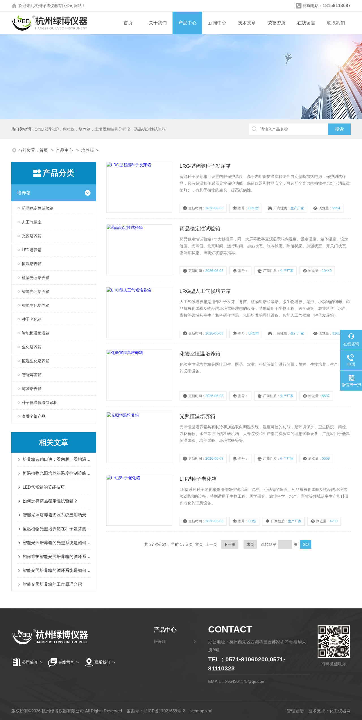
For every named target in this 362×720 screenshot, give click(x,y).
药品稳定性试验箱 (37, 208)
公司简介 (30, 662)
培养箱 (87, 150)
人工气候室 (32, 222)
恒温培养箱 (32, 263)
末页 (250, 544)
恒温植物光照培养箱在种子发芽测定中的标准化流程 (56, 528)
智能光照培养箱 (35, 291)
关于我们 (158, 22)
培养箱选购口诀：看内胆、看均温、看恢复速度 (56, 459)
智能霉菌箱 (32, 374)
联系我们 (336, 22)
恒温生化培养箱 (35, 361)
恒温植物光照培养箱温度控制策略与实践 (56, 473)
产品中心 (187, 22)
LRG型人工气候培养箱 (205, 291)
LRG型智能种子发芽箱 (205, 166)
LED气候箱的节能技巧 (44, 487)
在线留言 (306, 22)
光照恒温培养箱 (197, 416)
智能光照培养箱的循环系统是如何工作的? (56, 570)
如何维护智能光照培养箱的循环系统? (56, 556)
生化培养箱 (32, 347)
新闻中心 (217, 22)
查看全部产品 (34, 416)
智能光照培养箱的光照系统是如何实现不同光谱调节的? (56, 542)
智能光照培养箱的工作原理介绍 (52, 584)
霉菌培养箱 (32, 388)
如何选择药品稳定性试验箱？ (50, 501)
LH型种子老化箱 (198, 479)
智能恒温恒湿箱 (35, 333)
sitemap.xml (200, 710)
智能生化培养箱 (35, 305)
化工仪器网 (340, 710)
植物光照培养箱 (35, 277)
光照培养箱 (32, 236)
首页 (128, 22)
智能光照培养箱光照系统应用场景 (54, 514)
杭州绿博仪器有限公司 (54, 5)
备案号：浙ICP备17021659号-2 (155, 710)
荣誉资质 (277, 22)
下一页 (230, 544)
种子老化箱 (32, 319)
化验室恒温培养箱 (200, 354)
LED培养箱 (31, 250)
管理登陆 (295, 710)
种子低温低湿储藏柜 (39, 402)
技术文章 (247, 22)
